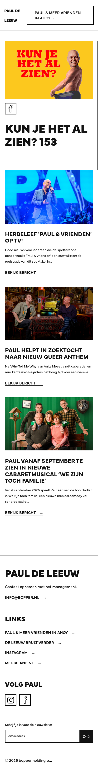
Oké (86, 736)
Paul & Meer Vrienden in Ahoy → (58, 15)
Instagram (17, 652)
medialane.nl (20, 662)
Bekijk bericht (21, 272)
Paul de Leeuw (12, 15)
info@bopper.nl (22, 597)
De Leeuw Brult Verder (30, 642)
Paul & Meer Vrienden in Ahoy (37, 632)
